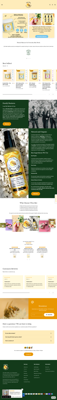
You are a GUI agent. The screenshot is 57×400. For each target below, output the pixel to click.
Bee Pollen (36, 371)
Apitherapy (36, 367)
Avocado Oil (36, 375)
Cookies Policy (27, 381)
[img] (28, 243)
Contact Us (28, 354)
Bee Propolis (36, 369)
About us (7, 124)
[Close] (9, 396)
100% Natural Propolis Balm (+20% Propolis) (32, 84)
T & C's (25, 369)
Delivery (25, 373)
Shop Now (35, 193)
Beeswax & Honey (37, 373)
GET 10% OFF (5, 396)
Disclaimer (26, 379)
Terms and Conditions (49, 371)
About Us (47, 367)
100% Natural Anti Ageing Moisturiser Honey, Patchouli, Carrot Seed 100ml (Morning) (46, 86)
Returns (25, 377)
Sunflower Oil (36, 377)
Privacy (25, 371)
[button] (56, 198)
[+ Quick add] (13, 79)
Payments (26, 375)
